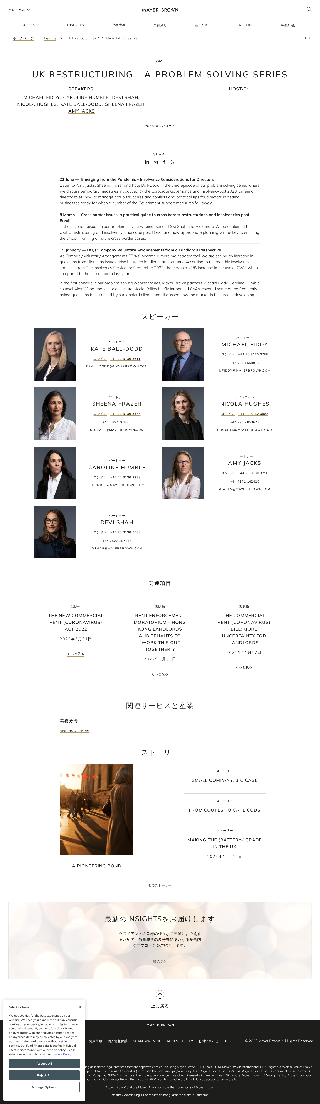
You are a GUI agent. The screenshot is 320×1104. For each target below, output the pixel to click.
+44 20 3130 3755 (253, 354)
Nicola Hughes (37, 104)
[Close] (79, 1007)
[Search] (309, 9)
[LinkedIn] (147, 163)
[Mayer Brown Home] (160, 9)
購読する (160, 961)
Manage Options (44, 1087)
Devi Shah (125, 97)
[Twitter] (172, 163)
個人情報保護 (118, 1041)
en (307, 38)
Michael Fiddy (42, 97)
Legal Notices (195, 1079)
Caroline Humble (86, 97)
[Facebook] (164, 163)
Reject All (44, 1075)
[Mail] (155, 162)
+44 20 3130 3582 (253, 414)
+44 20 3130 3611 (125, 359)
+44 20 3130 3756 (253, 473)
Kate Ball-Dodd (81, 104)
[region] (44, 1050)
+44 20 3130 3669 (125, 532)
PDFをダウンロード (160, 126)
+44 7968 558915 (244, 363)
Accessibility (180, 1041)
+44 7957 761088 (117, 422)
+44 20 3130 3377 (125, 414)
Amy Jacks (81, 111)
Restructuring (74, 731)
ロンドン (100, 359)
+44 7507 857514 (117, 541)
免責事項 (96, 1041)
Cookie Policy (62, 1054)
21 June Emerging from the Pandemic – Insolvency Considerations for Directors (137, 179)
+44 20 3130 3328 (125, 477)
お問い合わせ (209, 1041)
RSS (227, 1041)
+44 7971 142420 (244, 481)
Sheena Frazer (125, 104)
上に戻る (160, 1005)
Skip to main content (21, 3)
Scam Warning (147, 1041)
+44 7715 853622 (244, 422)
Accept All (44, 1063)
